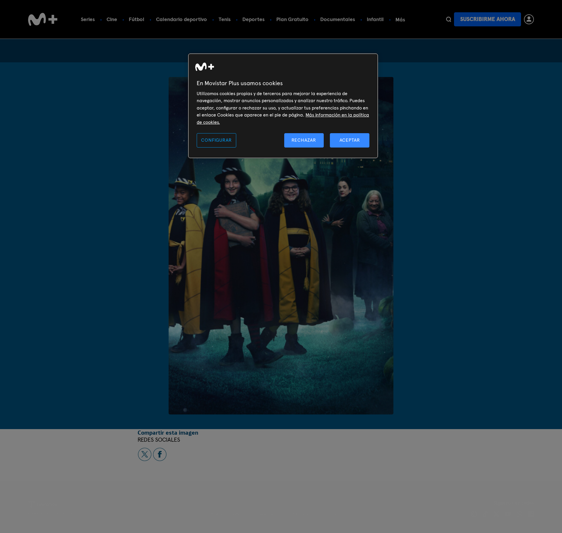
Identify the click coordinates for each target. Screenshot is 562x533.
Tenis (225, 19)
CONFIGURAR (216, 140)
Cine (112, 19)
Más (400, 19)
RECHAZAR (304, 140)
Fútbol (136, 19)
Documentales (337, 19)
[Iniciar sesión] (529, 19)
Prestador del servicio (227, 514)
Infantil (375, 19)
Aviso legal (268, 514)
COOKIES (330, 514)
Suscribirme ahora (487, 19)
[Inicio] (42, 19)
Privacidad (300, 514)
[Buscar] (448, 19)
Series (88, 19)
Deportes (253, 19)
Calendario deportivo (181, 19)
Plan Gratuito (292, 19)
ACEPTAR (350, 140)
